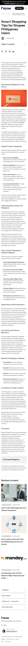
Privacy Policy (8, 641)
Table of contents (8, 44)
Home (2, 13)
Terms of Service (10, 639)
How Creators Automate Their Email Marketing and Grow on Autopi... (12, 541)
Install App (19, 8)
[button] (26, 8)
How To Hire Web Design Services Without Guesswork (13, 509)
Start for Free (20, 3)
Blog (8, 13)
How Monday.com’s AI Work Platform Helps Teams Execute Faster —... (12, 575)
